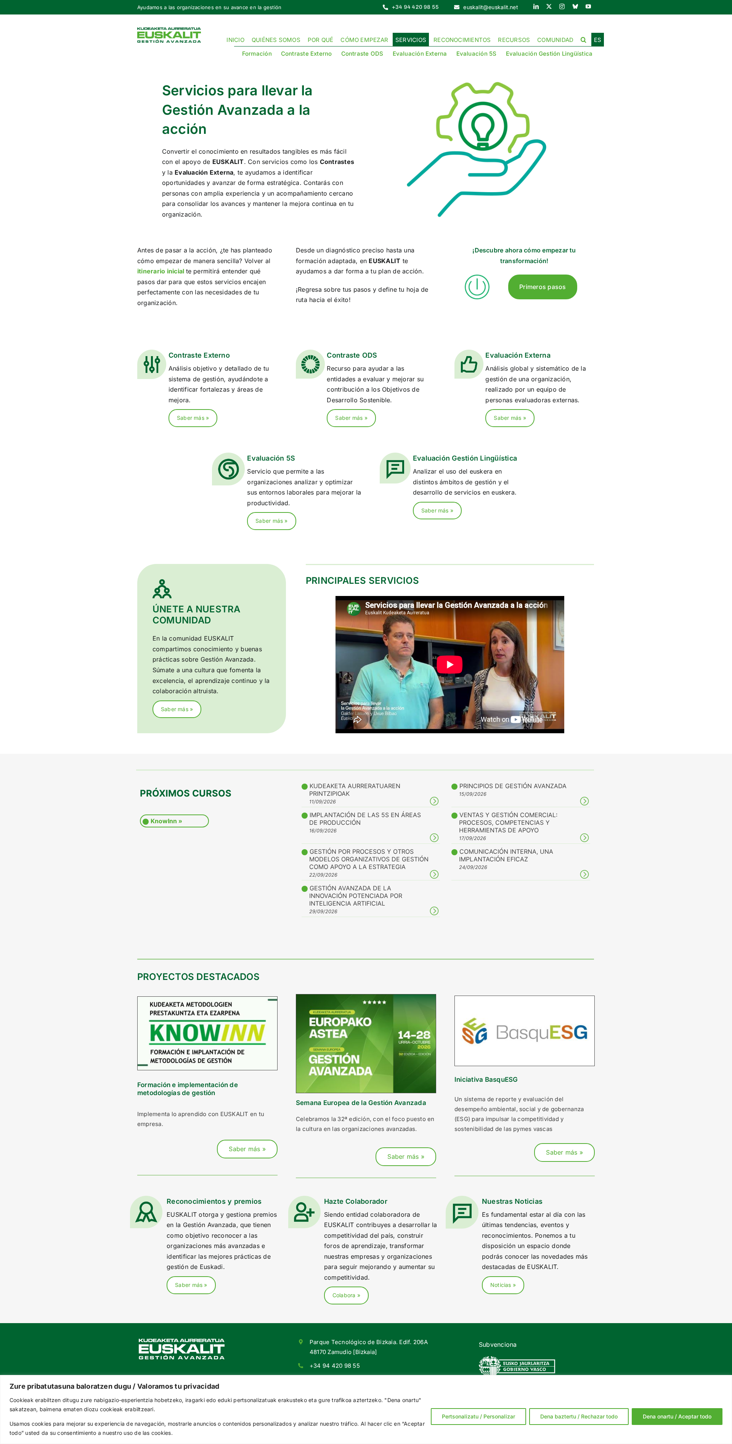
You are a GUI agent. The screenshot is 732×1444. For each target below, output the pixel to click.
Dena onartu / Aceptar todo (677, 1416)
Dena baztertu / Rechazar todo (579, 1416)
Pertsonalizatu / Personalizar (478, 1416)
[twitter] (549, 6)
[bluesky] (575, 6)
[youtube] (588, 6)
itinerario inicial (160, 271)
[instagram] (562, 6)
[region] (366, 1409)
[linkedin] (536, 6)
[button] (583, 39)
